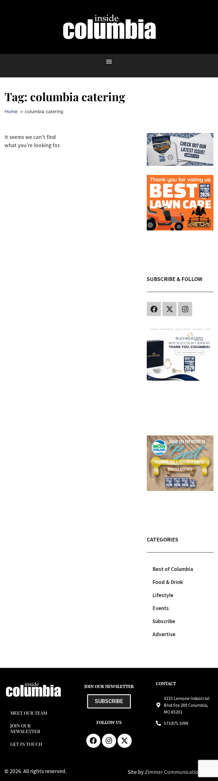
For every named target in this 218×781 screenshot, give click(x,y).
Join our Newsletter (25, 728)
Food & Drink (167, 582)
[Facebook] (154, 309)
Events (160, 608)
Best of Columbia (172, 569)
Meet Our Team (28, 713)
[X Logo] (169, 309)
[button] (109, 61)
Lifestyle (162, 595)
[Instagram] (185, 309)
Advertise (163, 634)
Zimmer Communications (175, 772)
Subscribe (163, 621)
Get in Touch (26, 744)
